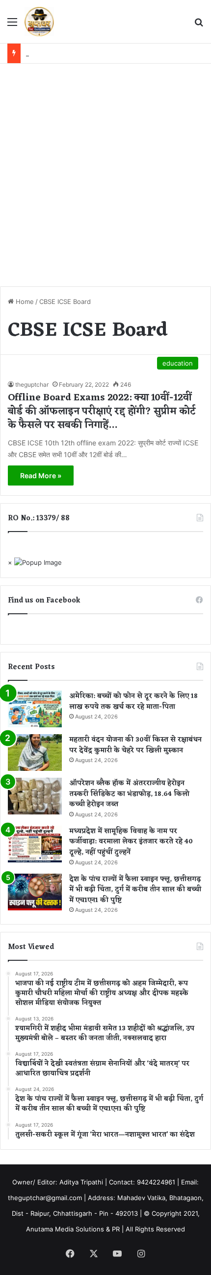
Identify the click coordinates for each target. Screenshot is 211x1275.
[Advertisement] (105, 174)
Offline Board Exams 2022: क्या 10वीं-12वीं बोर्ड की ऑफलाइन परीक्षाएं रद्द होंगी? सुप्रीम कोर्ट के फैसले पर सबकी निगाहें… (101, 411)
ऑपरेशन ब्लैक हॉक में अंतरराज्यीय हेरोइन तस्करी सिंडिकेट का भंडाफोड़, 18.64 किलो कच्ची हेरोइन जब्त (129, 794)
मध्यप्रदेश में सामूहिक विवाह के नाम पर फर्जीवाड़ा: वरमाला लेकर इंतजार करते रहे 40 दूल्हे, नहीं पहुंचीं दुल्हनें (131, 841)
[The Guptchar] (39, 21)
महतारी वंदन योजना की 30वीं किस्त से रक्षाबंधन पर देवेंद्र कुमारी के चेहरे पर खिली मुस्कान (135, 745)
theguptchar (32, 384)
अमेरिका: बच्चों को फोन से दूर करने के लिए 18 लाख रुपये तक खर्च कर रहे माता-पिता (133, 701)
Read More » (40, 475)
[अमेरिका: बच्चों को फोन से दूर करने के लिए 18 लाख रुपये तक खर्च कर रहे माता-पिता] (35, 709)
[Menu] (12, 25)
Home (24, 301)
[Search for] (199, 25)
